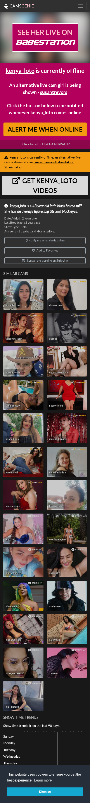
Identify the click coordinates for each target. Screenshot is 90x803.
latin (53, 206)
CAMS (21, 5)
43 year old (40, 206)
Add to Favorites (47, 250)
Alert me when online (45, 129)
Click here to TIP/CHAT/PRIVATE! (46, 144)
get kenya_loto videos (49, 185)
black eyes (69, 211)
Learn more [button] (43, 780)
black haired (66, 206)
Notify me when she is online (46, 240)
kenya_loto (20, 70)
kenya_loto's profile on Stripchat (47, 260)
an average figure (30, 211)
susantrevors (53, 92)
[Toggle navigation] (81, 6)
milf (79, 206)
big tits (49, 211)
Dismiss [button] (45, 791)
